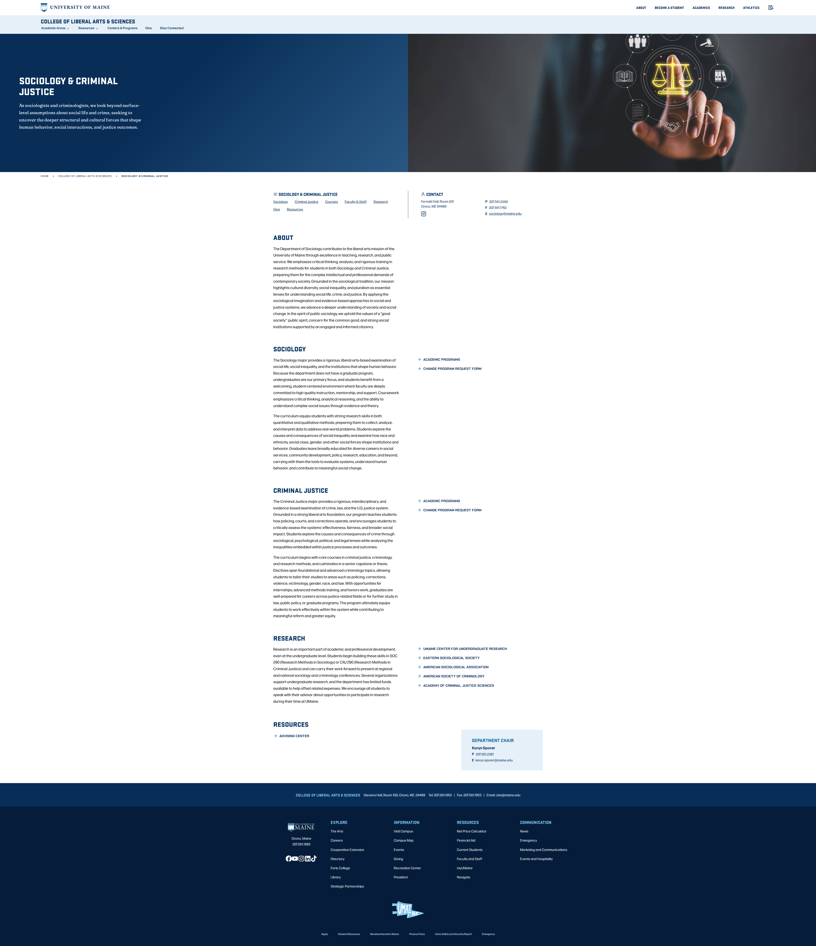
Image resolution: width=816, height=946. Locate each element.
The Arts (337, 831)
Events (399, 849)
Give (148, 28)
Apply (324, 934)
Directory (337, 858)
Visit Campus (403, 831)
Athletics (751, 7)
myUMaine (465, 868)
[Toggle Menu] (769, 7)
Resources (86, 28)
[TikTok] (314, 858)
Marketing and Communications (543, 849)
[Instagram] (423, 214)
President (401, 877)
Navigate (463, 877)
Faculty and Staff (469, 858)
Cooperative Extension (347, 849)
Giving (398, 858)
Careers (337, 840)
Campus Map (404, 840)
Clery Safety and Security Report (453, 934)
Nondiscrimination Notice (384, 934)
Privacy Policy (417, 934)
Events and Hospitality (536, 858)
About (641, 7)
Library (336, 877)
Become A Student (669, 7)
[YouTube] (295, 858)
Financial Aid (466, 840)
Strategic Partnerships (347, 886)
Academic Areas (53, 28)
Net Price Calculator (472, 831)
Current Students (470, 849)
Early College (340, 868)
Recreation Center (407, 868)
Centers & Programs (122, 28)
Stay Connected (172, 28)
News (524, 831)
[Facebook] (289, 858)
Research (726, 7)
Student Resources (349, 934)
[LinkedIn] (308, 858)
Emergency (528, 840)
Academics (701, 7)
